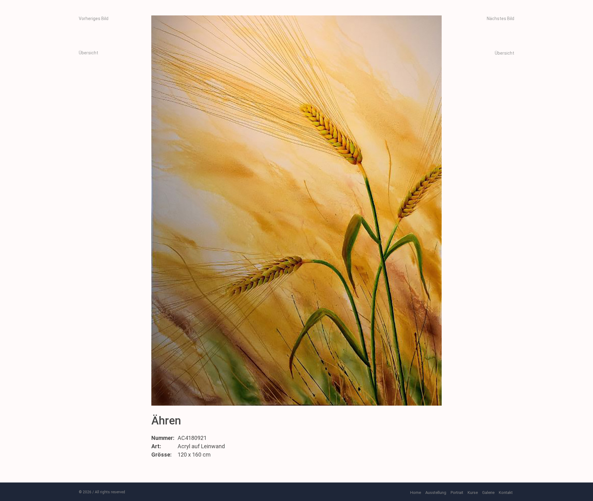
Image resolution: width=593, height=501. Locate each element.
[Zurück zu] (113, 63)
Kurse (473, 493)
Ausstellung (435, 493)
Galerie (488, 493)
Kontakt (506, 493)
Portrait (457, 493)
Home (415, 493)
